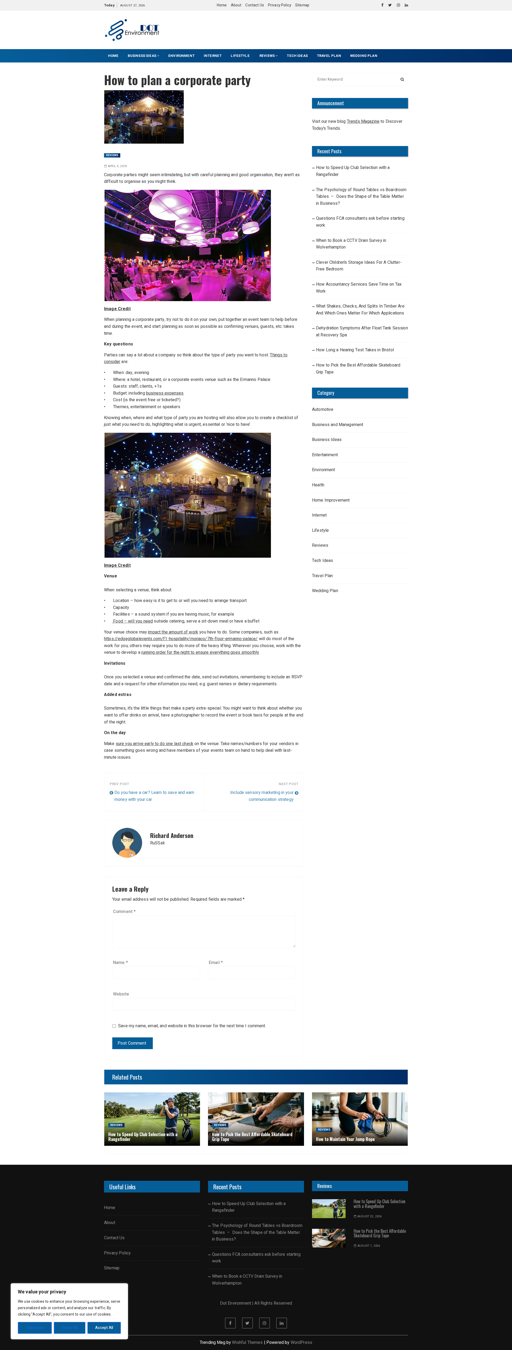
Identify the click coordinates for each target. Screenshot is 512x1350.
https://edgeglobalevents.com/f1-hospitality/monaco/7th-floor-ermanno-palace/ (181, 639)
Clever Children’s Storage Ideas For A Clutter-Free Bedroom (359, 266)
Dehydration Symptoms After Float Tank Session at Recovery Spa (362, 331)
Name (120, 962)
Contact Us (254, 5)
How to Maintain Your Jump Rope (345, 1139)
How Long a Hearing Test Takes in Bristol (355, 350)
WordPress (301, 1342)
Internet (213, 55)
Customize (35, 1328)
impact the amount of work (173, 632)
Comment (124, 911)
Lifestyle (240, 55)
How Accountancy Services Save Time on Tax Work (359, 287)
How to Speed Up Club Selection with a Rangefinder (353, 171)
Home (222, 5)
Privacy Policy (279, 5)
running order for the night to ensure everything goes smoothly (200, 652)
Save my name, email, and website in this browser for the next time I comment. (192, 1026)
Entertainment (325, 455)
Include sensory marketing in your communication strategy (262, 796)
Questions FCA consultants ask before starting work (360, 222)
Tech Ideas (297, 55)
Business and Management (337, 425)
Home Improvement (331, 500)
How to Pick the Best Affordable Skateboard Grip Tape (358, 368)
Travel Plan (329, 55)
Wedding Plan (363, 55)
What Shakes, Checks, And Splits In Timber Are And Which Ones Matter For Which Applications (360, 309)
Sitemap (302, 5)
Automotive (323, 409)
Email (216, 962)
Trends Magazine (363, 121)
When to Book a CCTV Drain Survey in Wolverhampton (351, 244)
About (236, 5)
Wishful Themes (247, 1342)
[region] (69, 1311)
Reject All (70, 1328)
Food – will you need (132, 621)
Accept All (104, 1328)
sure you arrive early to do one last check (154, 744)
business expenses (165, 393)
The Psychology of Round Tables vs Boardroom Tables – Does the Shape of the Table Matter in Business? (361, 197)
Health (318, 485)
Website (121, 994)
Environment (181, 55)
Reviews (267, 55)
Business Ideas (142, 55)
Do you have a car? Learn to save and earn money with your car (154, 796)
